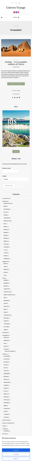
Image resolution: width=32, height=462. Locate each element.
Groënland (6, 382)
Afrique (4, 201)
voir (16, 151)
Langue (4, 176)
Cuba (5, 266)
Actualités (5, 198)
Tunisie (5, 252)
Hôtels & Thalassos (7, 423)
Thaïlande (6, 323)
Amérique (4, 261)
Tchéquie (6, 414)
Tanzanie (6, 247)
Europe (5, 346)
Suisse (5, 411)
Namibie (6, 232)
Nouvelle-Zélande (9, 351)
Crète (5, 367)
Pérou (5, 272)
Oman (5, 312)
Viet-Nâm (6, 326)
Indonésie (6, 300)
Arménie (6, 280)
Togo (5, 249)
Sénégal (6, 241)
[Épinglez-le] (19, 97)
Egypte (5, 212)
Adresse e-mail (6, 168)
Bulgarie (6, 362)
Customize (16, 454)
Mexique (6, 269)
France (5, 379)
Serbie (5, 405)
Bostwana (6, 209)
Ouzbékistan (7, 315)
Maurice (6, 229)
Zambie (5, 255)
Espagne (6, 376)
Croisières (5, 335)
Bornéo (6, 286)
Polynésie (6, 430)
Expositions (5, 420)
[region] (16, 448)
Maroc (5, 226)
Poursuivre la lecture (16, 83)
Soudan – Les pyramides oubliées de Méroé (16, 62)
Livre (3, 426)
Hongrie (6, 385)
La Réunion (6, 217)
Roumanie (6, 402)
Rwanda (6, 238)
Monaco (6, 394)
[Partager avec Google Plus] (17, 97)
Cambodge (6, 288)
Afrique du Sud (7, 203)
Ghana (5, 215)
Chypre (5, 364)
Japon (5, 303)
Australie (5, 332)
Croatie (6, 370)
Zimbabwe (6, 258)
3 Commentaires (16, 94)
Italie (5, 391)
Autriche (6, 359)
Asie (3, 278)
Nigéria (5, 235)
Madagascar (7, 220)
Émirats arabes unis (9, 294)
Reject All (16, 458)
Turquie (6, 417)
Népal (5, 309)
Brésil (5, 263)
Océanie (6, 349)
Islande (6, 388)
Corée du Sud (7, 291)
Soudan (16, 59)
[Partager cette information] (12, 97)
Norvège (6, 396)
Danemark (6, 373)
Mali (5, 223)
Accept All (16, 450)
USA (5, 275)
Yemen (5, 329)
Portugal (6, 399)
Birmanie (6, 283)
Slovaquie (6, 408)
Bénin (5, 206)
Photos (4, 433)
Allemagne (6, 356)
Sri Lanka (6, 318)
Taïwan (6, 320)
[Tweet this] (15, 97)
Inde (5, 297)
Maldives (6, 306)
